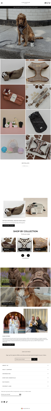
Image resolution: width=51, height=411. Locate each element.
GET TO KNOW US (8, 344)
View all (25, 165)
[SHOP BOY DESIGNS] (25, 297)
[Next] (28, 255)
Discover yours (9, 225)
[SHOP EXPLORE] (25, 277)
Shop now (6, 249)
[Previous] (22, 255)
